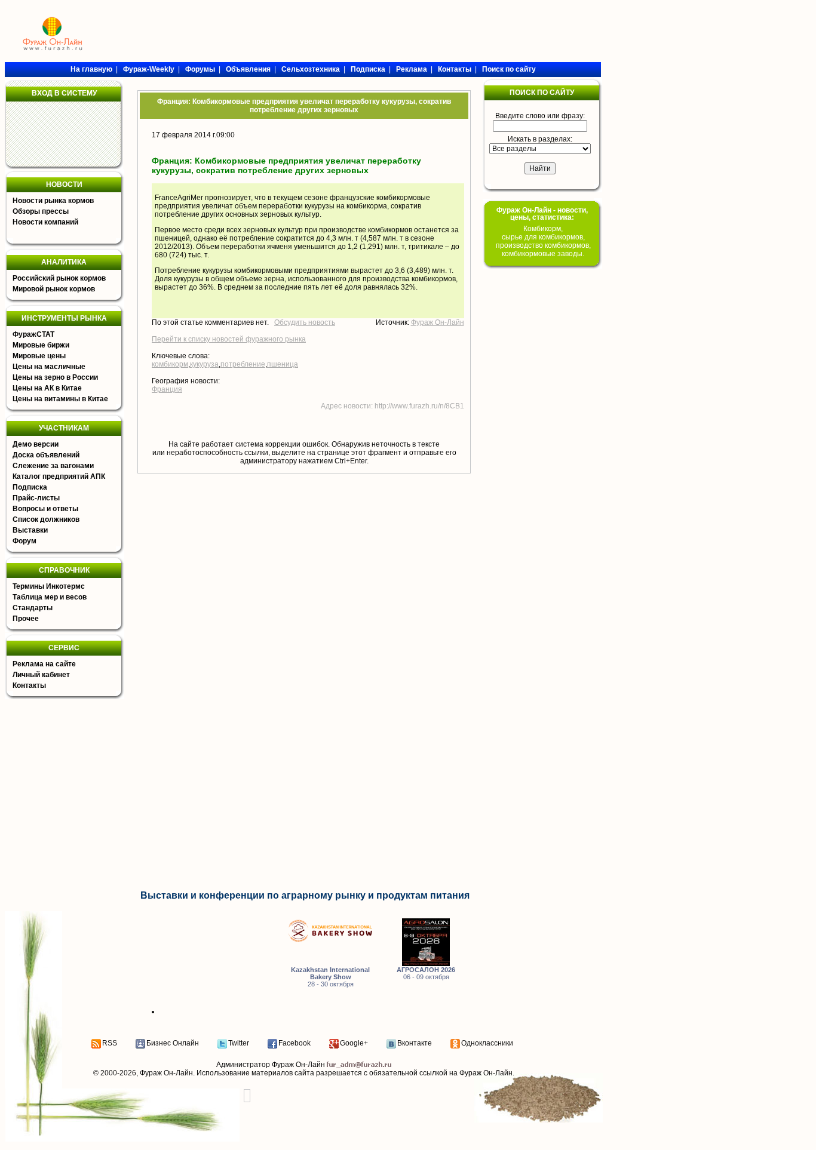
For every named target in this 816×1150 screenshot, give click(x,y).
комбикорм (170, 364)
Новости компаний (45, 222)
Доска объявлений (46, 455)
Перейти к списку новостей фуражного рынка (229, 339)
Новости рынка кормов (53, 200)
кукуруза (204, 364)
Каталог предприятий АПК (59, 476)
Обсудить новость (304, 322)
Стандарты (33, 608)
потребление (242, 364)
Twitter (238, 1043)
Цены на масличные (49, 366)
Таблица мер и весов (50, 597)
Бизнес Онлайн (172, 1043)
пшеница (282, 364)
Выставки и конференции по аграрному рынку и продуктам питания (305, 895)
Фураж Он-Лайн (437, 322)
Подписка (30, 487)
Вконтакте (414, 1043)
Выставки (30, 530)
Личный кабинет (41, 675)
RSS (109, 1043)
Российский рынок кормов (59, 278)
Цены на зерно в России (55, 377)
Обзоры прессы (41, 211)
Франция (167, 389)
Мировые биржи (41, 345)
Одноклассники (487, 1043)
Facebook (294, 1043)
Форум (24, 541)
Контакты (29, 685)
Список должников (46, 519)
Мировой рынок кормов (54, 289)
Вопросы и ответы (45, 509)
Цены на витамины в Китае (60, 399)
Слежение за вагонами (53, 466)
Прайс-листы (36, 498)
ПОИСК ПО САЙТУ (542, 92)
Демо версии (36, 444)
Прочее (26, 618)
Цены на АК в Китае (47, 388)
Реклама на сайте (44, 664)
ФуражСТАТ (33, 334)
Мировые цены (39, 356)
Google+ (354, 1043)
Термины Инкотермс (49, 586)
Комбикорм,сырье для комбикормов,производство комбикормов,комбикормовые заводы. (543, 241)
